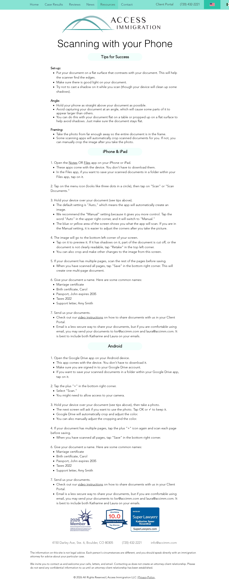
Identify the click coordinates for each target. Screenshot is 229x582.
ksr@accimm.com (126, 331)
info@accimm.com (164, 543)
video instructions (90, 317)
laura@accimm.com (160, 331)
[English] (212, 4)
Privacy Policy (146, 577)
